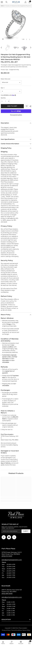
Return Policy (26, 630)
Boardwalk (6, 586)
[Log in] (25, 2)
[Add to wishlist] (27, 106)
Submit (25, 531)
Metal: (5, 79)
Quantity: (3, 97)
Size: (2, 87)
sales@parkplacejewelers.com (12, 560)
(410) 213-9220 (7, 556)
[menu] (2, 2)
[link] (8, 498)
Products (7, 5)
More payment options (16, 114)
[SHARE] (30, 106)
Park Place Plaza (8, 548)
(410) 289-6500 (7, 593)
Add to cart (12, 106)
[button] (26, 39)
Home (2, 5)
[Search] (6, 2)
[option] (16, 24)
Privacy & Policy (6, 630)
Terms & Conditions (16, 630)
